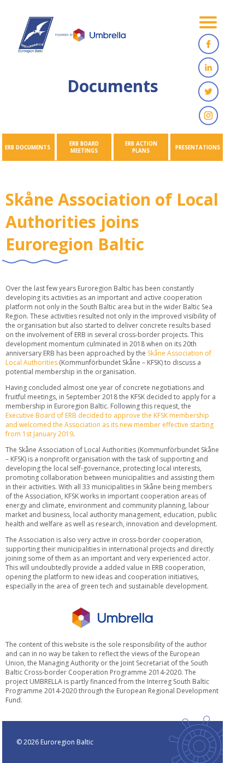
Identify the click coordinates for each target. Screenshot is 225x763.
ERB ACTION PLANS (141, 147)
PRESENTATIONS (197, 147)
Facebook (209, 44)
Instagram (209, 116)
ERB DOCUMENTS (27, 147)
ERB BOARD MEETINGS (84, 147)
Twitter (209, 92)
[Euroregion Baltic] (71, 38)
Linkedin (209, 68)
